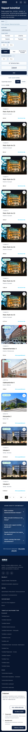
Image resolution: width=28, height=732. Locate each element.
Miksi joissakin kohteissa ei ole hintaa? (13, 519)
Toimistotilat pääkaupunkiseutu (9, 691)
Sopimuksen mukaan (22, 51)
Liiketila (20, 36)
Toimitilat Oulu (5, 648)
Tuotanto (20, 39)
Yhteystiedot (12, 591)
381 (21, 497)
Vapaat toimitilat (5, 580)
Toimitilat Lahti (5, 641)
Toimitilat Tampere (6, 655)
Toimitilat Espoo (5, 616)
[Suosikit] (20, 2)
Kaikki (5, 51)
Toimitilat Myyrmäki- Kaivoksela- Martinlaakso (13, 644)
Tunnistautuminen (12, 595)
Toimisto (7, 36)
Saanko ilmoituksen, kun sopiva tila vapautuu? (13, 533)
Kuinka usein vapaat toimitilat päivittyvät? (12, 526)
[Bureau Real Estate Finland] (4, 2)
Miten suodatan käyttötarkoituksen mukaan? (12, 511)
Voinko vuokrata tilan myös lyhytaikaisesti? (12, 540)
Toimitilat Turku (5, 659)
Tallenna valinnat (18, 727)
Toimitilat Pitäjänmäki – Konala (9, 652)
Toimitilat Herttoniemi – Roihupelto (10, 630)
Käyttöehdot (5, 595)
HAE (14, 73)
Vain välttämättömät (17, 707)
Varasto (7, 39)
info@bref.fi (12, 602)
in (3, 573)
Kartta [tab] (23, 81)
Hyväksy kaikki (19, 711)
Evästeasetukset (18, 703)
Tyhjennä (14, 67)
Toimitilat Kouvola (6, 637)
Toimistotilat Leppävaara (8, 687)
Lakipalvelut (15, 584)
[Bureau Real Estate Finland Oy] (5, 560)
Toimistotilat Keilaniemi (7, 680)
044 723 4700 (5, 602)
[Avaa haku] (24, 2)
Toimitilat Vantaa (6, 666)
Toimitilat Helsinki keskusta (8, 627)
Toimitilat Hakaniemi (6, 620)
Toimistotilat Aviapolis (7, 673)
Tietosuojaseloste (20, 591)
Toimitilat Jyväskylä (6, 634)
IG (11, 573)
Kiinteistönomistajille (7, 584)
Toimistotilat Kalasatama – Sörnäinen (11, 676)
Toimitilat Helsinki (6, 623)
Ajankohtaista (5, 591)
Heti (14, 51)
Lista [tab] (17, 81)
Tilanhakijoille (13, 580)
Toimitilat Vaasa (5, 662)
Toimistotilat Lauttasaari (8, 684)
